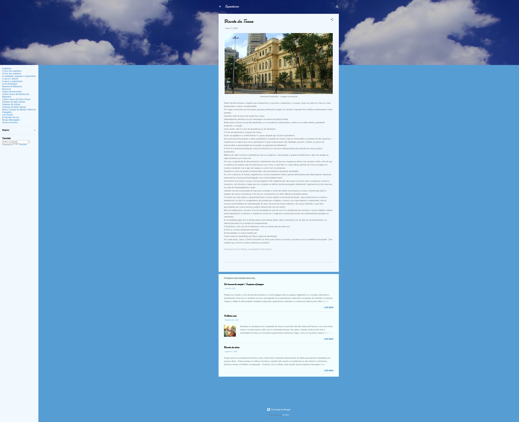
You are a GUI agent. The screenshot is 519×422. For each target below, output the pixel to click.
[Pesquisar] (337, 7)
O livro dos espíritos (11, 71)
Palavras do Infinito (11, 104)
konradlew (285, 415)
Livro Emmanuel (9, 84)
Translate (23, 144)
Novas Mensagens (11, 120)
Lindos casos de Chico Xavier (16, 99)
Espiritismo (232, 6)
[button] (331, 20)
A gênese (6, 68)
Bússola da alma (231, 347)
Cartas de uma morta (12, 91)
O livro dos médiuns (11, 73)
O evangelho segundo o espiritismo (19, 76)
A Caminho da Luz (10, 117)
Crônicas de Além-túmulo (14, 107)
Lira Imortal (7, 114)
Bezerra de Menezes (12, 86)
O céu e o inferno (10, 78)
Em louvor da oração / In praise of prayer (243, 284)
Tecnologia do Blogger (280, 409)
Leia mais (328, 307)
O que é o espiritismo (12, 81)
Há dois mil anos (10, 122)
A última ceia (230, 315)
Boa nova (6, 89)
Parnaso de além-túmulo (13, 102)
